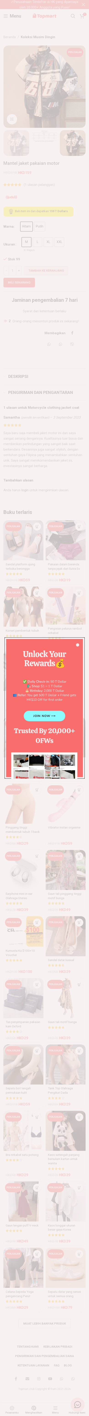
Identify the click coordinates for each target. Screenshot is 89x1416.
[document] (44, 708)
